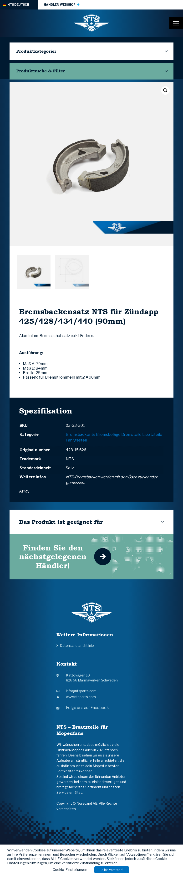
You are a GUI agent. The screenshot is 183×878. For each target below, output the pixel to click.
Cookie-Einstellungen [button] (70, 870)
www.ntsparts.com (81, 697)
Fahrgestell (76, 440)
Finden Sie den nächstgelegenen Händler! (52, 556)
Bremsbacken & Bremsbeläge (93, 434)
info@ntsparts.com (81, 691)
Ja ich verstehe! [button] (111, 870)
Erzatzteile (152, 434)
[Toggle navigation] (176, 23)
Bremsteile (131, 434)
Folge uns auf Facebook (87, 707)
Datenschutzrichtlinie (77, 645)
